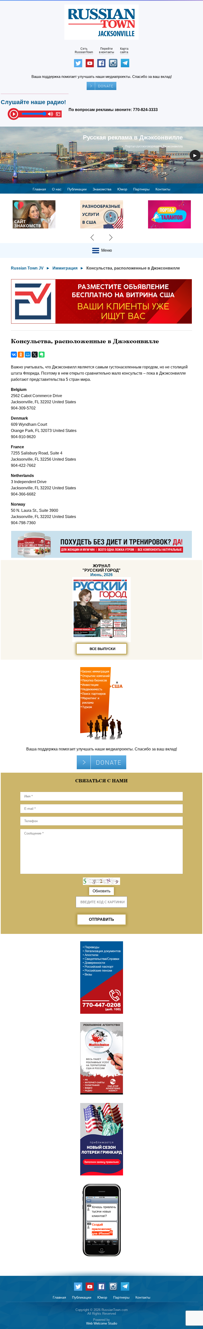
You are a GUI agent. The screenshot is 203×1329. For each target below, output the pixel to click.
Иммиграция (64, 268)
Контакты (162, 189)
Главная (39, 189)
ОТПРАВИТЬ (101, 919)
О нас (56, 189)
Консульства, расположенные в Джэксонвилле (133, 268)
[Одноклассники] (21, 355)
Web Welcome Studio (101, 1323)
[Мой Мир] (28, 355)
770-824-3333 (145, 110)
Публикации (77, 189)
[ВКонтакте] (14, 355)
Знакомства (102, 189)
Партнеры (141, 189)
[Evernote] (42, 355)
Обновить (101, 891)
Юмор (122, 189)
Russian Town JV (27, 268)
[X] (35, 355)
